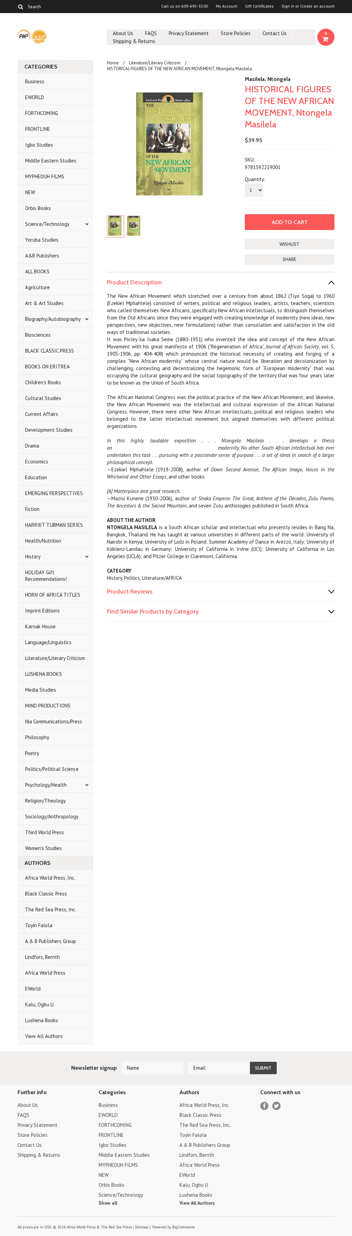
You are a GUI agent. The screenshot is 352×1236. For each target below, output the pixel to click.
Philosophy (37, 737)
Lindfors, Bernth (42, 957)
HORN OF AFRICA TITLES (52, 594)
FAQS (151, 33)
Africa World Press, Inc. (50, 877)
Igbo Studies (39, 145)
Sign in (288, 6)
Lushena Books (41, 1020)
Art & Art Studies (44, 303)
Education (36, 477)
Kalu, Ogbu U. (40, 1004)
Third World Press (44, 832)
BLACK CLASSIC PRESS (49, 350)
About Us (123, 33)
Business (34, 81)
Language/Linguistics (48, 642)
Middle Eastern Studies (50, 160)
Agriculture (37, 287)
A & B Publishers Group (50, 941)
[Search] (20, 6)
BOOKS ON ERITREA (47, 366)
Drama (32, 445)
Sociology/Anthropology (51, 816)
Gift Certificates (259, 6)
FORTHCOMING (41, 113)
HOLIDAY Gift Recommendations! (46, 575)
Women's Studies (43, 848)
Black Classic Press (46, 893)
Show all (108, 1203)
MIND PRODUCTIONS (47, 705)
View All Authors (44, 1036)
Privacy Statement (189, 33)
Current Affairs (41, 414)
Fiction (32, 509)
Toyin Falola (38, 925)
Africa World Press (45, 973)
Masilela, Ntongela (267, 79)
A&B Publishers (42, 255)
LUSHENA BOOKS (43, 674)
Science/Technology (47, 224)
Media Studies (40, 690)
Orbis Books (38, 208)
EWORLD (34, 97)
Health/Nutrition (43, 540)
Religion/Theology (45, 800)
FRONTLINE (37, 129)
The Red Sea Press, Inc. (50, 909)
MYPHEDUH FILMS (44, 176)
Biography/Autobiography (53, 319)
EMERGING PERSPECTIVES (54, 493)
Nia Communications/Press (53, 721)
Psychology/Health (46, 785)
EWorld (33, 988)
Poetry (32, 753)
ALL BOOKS (37, 271)
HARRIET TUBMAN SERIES (54, 525)
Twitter (276, 1106)
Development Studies (49, 430)
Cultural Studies (43, 398)
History (33, 556)
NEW (30, 192)
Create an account (317, 6)
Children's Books (43, 382)
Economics (36, 461)
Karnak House (40, 626)
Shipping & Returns (134, 41)
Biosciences (38, 335)
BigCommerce (183, 1227)
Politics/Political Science (52, 769)
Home (113, 63)
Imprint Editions (42, 610)
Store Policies (236, 33)
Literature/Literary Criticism (55, 658)
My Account (226, 6)
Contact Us (275, 33)
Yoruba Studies (41, 240)
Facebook (264, 1106)
